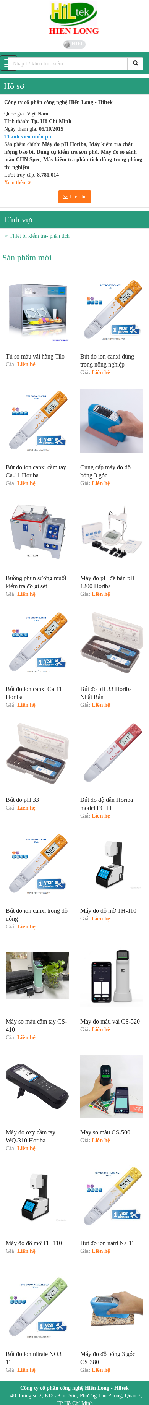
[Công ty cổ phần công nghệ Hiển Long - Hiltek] (74, 19)
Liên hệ (77, 197)
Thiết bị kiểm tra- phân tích (40, 236)
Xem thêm (16, 182)
